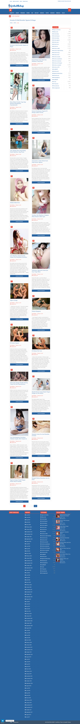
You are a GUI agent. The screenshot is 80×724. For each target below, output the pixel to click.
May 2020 (28, 635)
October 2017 (29, 709)
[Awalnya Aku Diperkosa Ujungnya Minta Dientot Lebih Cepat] (41, 202)
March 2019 (28, 668)
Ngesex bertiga (13, 300)
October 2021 (29, 594)
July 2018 (28, 688)
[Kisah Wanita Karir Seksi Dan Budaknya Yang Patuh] (41, 44)
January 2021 (28, 615)
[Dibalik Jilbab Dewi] (19, 189)
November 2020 (29, 620)
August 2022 (28, 570)
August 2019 (28, 656)
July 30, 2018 (19, 386)
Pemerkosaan (56, 75)
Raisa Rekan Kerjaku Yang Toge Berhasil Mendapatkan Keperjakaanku (18, 103)
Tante (55, 81)
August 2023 (28, 541)
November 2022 (29, 563)
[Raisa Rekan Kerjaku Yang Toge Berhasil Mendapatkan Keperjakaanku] (19, 86)
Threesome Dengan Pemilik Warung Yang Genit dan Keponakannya (19, 383)
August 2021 (28, 599)
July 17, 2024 (63, 517)
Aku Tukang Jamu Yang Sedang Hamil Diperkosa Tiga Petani (18, 151)
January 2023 (28, 558)
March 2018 (28, 697)
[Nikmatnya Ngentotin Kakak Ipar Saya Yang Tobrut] (41, 256)
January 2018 (28, 702)
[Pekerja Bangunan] (41, 304)
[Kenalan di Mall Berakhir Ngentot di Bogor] (19, 37)
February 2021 (29, 613)
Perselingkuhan (57, 77)
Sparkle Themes (67, 722)
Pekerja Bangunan (36, 311)
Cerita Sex (56, 46)
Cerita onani (56, 42)
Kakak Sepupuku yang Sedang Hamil (19, 16)
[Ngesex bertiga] (19, 291)
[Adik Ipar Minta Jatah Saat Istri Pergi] (57, 543)
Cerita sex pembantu (58, 58)
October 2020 (29, 623)
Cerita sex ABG (57, 48)
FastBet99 (56, 69)
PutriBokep (34, 63)
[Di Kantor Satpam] (19, 333)
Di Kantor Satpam (14, 343)
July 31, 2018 (40, 63)
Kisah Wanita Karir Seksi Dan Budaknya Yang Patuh (39, 60)
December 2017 (29, 704)
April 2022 (28, 579)
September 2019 (29, 654)
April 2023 (28, 551)
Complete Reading (19, 65)
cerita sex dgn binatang (58, 50)
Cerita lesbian (56, 38)
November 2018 (29, 678)
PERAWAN (23, 12)
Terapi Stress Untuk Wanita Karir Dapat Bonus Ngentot (40, 161)
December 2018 (29, 676)
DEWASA (42, 12)
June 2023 (28, 546)
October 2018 (29, 680)
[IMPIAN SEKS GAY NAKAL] (57, 560)
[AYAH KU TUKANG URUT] (57, 533)
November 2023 (29, 534)
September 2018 (29, 683)
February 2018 (29, 700)
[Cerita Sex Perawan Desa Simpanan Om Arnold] (57, 515)
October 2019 (29, 652)
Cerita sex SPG (56, 67)
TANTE (47, 12)
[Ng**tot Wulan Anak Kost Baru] (57, 549)
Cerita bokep (56, 33)
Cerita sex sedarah (57, 65)
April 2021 (28, 608)
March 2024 (28, 524)
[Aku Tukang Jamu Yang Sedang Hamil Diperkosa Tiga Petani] (19, 140)
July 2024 (28, 514)
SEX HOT (37, 12)
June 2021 (28, 603)
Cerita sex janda (57, 56)
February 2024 (29, 526)
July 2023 (28, 543)
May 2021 (28, 606)
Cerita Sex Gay (56, 52)
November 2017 (29, 707)
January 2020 (28, 644)
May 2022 (28, 577)
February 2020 (29, 642)
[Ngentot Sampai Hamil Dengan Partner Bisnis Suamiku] (19, 471)
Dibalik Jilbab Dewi (15, 202)
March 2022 (28, 582)
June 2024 (28, 517)
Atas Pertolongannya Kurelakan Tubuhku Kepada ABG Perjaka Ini (18, 438)
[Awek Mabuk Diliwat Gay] (57, 555)
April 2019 (28, 666)
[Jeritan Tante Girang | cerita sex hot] (57, 527)
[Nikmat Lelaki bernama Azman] (57, 521)
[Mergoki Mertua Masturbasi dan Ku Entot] (41, 470)
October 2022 (29, 565)
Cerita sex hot (56, 54)
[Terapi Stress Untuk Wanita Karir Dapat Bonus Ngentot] (41, 149)
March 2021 (28, 611)
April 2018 (28, 695)
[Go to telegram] (2, 720)
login (11, 1)
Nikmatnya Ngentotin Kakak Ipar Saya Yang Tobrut (40, 271)
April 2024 (28, 522)
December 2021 (29, 589)
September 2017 (29, 712)
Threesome (56, 83)
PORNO (28, 12)
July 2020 (28, 630)
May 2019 (28, 664)
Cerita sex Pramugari (58, 62)
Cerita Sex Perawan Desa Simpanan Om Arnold (65, 515)
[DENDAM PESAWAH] (57, 539)
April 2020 (28, 637)
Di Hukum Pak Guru (37, 351)
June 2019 (28, 661)
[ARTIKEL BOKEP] (10, 10)
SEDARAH (52, 12)
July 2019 (28, 659)
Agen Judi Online (57, 29)
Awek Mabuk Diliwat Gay (65, 554)
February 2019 (29, 671)
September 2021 (29, 596)
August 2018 (28, 685)
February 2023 (29, 555)
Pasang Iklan (25, 1)
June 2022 (28, 575)
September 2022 (29, 567)
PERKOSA (58, 12)
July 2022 (28, 572)
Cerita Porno (56, 44)
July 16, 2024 (63, 545)
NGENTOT (12, 12)
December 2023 (29, 531)
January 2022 (28, 587)
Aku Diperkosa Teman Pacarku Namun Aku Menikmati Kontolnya (18, 256)
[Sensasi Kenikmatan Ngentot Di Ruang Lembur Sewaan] (41, 98)
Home (21, 1)
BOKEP (17, 12)
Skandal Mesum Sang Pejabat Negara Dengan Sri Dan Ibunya (41, 392)
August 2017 (28, 714)
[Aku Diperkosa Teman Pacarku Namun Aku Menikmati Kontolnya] (19, 241)
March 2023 (28, 553)
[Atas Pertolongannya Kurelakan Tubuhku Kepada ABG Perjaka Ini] (19, 422)
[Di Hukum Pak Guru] (41, 343)
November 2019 (29, 649)
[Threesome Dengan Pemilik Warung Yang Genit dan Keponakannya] (19, 376)
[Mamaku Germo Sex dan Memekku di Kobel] (41, 427)
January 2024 (28, 529)
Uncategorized (57, 87)
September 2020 (29, 625)
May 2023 (28, 548)
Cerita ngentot (56, 40)
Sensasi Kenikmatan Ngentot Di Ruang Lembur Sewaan (39, 111)
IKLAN (63, 12)
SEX (32, 12)
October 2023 (29, 536)
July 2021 (28, 601)
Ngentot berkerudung (58, 73)
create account (16, 1)
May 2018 (28, 692)
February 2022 (29, 584)
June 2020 (28, 632)
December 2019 (29, 647)
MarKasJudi (56, 71)
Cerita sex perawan (57, 60)
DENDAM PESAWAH (64, 537)
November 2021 (29, 591)
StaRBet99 (56, 79)
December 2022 (29, 560)
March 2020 (28, 640)
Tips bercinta (56, 85)
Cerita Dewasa (56, 35)
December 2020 (29, 618)
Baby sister (56, 31)
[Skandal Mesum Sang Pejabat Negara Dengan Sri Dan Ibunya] (41, 384)
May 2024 (28, 519)
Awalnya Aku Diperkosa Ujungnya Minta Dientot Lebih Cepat (40, 215)
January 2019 (28, 673)
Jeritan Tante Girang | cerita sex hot (64, 527)
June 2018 (28, 690)
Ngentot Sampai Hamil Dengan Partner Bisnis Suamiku (17, 480)
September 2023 (29, 539)
